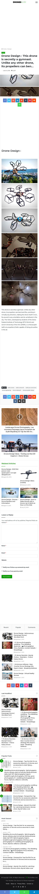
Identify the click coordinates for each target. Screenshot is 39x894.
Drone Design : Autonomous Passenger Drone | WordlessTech (24, 635)
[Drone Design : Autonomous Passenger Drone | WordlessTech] (7, 636)
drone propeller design (28, 390)
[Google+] (9, 685)
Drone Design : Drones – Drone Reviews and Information (10, 501)
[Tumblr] (30, 685)
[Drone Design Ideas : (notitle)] (28, 473)
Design (9, 49)
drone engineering (6, 390)
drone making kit (17, 390)
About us (13, 883)
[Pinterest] (17, 685)
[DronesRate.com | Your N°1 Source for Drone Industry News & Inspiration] (19, 2)
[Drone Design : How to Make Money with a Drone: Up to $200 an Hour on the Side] (28, 493)
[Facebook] (13, 685)
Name (4, 545)
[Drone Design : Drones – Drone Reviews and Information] (10, 493)
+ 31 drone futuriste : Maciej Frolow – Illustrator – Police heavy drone (23, 657)
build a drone (11, 387)
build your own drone (31, 387)
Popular (18, 627)
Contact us (30, 883)
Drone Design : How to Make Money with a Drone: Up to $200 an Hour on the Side (28, 502)
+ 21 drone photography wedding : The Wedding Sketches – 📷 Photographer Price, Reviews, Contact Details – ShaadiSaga (25, 646)
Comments (31, 627)
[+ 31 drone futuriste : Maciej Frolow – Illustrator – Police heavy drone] (7, 658)
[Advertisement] (19, 26)
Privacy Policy (21, 883)
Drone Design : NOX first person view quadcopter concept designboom (10, 471)
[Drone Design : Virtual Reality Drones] (7, 676)
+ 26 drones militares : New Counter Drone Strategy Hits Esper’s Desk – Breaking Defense (25, 666)
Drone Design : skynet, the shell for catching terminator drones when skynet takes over (24, 807)
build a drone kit (20, 387)
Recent (6, 627)
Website (4, 560)
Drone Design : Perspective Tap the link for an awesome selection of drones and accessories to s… (25, 798)
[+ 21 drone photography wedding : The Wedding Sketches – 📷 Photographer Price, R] (7, 645)
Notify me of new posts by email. (13, 571)
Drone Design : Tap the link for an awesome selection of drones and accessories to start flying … (25, 763)
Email (4, 553)
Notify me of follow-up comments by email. (16, 567)
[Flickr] (26, 685)
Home (4, 49)
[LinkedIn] (22, 685)
